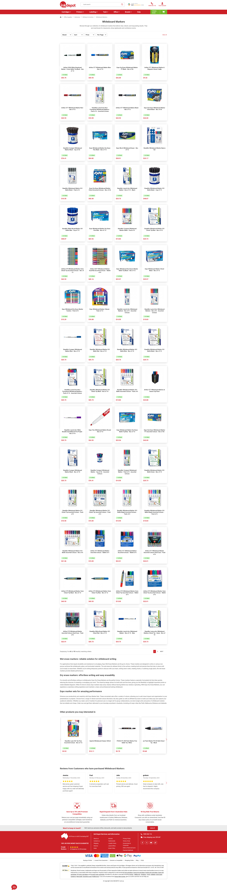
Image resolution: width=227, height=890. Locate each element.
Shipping (96, 843)
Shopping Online (129, 860)
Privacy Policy (127, 838)
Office (116, 12)
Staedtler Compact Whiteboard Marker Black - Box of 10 (72, 471)
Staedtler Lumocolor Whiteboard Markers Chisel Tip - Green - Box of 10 (154, 633)
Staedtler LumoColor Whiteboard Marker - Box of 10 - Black (127, 189)
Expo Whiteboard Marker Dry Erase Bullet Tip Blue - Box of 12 (127, 431)
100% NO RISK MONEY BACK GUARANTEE (75, 843)
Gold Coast (159, 874)
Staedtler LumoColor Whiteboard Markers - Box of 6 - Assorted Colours (154, 310)
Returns (96, 846)
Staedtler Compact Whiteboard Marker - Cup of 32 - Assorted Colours (100, 472)
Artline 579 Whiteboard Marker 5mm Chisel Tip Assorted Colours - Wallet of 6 (154, 592)
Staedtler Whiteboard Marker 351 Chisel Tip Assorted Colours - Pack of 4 (72, 512)
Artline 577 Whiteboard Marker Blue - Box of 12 (100, 68)
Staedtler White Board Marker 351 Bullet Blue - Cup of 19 (72, 229)
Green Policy (111, 848)
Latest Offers (112, 846)
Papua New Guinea (119, 876)
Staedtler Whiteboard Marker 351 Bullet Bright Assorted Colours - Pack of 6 (154, 512)
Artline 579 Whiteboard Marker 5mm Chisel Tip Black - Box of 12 (72, 592)
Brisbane (143, 874)
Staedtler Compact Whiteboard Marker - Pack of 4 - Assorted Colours (127, 472)
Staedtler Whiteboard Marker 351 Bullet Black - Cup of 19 (154, 189)
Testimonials (111, 841)
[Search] (122, 4)
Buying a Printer (87, 860)
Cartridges (65, 12)
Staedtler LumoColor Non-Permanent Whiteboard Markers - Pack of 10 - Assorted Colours (72, 391)
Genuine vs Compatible (116, 860)
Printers (79, 12)
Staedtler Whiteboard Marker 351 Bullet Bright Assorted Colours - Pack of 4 (127, 512)
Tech (105, 12)
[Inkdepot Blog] (155, 842)
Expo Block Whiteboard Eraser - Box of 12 (127, 149)
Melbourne (137, 874)
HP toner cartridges (82, 874)
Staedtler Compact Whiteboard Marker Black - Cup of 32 (72, 149)
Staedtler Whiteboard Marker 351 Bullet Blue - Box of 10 (127, 350)
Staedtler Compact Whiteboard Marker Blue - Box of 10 (72, 350)
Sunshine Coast (87, 876)
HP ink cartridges (128, 872)
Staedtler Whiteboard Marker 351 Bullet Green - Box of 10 (154, 471)
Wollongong (95, 876)
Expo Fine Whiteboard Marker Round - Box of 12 (100, 431)
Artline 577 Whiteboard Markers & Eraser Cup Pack (154, 390)
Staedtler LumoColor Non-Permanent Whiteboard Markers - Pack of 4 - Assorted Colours (100, 109)
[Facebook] (142, 842)
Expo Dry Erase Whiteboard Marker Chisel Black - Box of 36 (154, 108)
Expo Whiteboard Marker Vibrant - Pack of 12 (100, 310)
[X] (146, 842)
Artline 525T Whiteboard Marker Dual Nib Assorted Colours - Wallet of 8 (99, 270)
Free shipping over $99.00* (152, 837)
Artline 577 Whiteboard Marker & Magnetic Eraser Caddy (154, 68)
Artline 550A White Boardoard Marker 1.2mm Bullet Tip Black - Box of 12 (72, 69)
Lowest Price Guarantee (101, 860)
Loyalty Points (112, 843)
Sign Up (152, 828)
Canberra (73, 876)
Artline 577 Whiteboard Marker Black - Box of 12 (127, 108)
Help (139, 12)
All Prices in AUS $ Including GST (79, 836)
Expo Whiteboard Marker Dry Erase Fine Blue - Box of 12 (99, 229)
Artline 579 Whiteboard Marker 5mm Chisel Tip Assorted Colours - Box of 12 (72, 270)
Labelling (92, 12)
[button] (166, 739)
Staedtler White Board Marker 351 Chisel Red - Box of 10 (99, 632)
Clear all (164, 34)
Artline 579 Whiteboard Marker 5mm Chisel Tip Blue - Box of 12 (100, 592)
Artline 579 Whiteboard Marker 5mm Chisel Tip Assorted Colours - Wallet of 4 (127, 592)
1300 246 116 (147, 834)
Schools (110, 838)
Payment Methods (128, 850)
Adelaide (153, 874)
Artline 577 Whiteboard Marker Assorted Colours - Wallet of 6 (127, 551)
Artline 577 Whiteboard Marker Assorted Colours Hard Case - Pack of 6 (154, 552)
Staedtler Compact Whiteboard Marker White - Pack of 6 (127, 229)
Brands (127, 12)
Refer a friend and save (129, 847)
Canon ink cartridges (139, 872)
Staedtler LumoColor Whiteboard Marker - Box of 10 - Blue (127, 632)
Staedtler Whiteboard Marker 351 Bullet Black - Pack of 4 (72, 189)
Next (161, 651)
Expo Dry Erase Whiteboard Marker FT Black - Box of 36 (127, 68)
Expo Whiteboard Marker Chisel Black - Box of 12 (154, 269)
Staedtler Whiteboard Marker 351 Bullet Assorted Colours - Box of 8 (72, 551)
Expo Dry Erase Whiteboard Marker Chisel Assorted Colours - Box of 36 (100, 189)
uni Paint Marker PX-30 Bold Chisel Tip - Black (153, 742)
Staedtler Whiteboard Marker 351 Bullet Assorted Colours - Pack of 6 (127, 390)
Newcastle (79, 876)
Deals (95, 848)
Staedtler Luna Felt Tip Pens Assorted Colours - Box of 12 (73, 742)
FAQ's (142, 860)
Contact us (97, 841)
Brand (65, 35)
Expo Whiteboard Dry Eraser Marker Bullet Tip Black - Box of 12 (127, 269)
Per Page (100, 35)
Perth (148, 874)
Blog (137, 860)
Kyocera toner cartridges (98, 874)
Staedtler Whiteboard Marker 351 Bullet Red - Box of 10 (100, 350)
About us (96, 838)
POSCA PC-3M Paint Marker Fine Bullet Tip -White (127, 742)
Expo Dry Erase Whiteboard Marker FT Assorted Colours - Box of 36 (154, 431)
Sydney (131, 874)
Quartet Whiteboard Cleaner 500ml (100, 741)
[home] (60, 17)
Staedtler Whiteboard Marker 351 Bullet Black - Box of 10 (154, 350)
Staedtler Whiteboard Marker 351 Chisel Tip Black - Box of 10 (100, 390)
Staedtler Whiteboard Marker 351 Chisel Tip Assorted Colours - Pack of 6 (100, 512)
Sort (75, 35)
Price (87, 35)
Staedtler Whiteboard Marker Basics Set (154, 149)
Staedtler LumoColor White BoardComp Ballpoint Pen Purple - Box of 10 (72, 431)
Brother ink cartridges (151, 872)
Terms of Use (126, 841)
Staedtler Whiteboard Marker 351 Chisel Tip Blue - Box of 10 (154, 229)
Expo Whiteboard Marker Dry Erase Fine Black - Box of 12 (99, 149)
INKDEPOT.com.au (118, 881)
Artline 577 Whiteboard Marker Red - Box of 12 (72, 108)
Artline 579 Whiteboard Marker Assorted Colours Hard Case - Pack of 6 (72, 633)
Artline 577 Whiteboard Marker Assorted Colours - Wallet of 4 (99, 551)
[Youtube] (151, 842)
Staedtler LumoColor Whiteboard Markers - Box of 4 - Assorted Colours (127, 310)
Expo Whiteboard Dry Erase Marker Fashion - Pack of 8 (72, 310)
